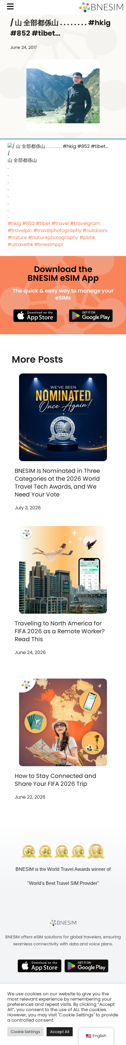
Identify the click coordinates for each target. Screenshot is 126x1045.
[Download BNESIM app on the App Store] (35, 315)
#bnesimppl (48, 244)
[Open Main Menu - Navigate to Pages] (10, 6)
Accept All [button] (59, 1031)
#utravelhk (20, 244)
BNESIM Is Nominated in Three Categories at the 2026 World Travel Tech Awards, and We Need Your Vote (57, 483)
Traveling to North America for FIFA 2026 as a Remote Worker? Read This (60, 631)
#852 (28, 223)
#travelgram (85, 223)
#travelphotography (57, 230)
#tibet (43, 223)
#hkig (14, 223)
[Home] (101, 7)
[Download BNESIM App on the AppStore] (40, 965)
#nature (17, 237)
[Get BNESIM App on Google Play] (86, 965)
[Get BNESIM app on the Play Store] (91, 315)
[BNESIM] (63, 922)
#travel (60, 223)
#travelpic (20, 230)
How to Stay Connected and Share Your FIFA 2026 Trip (55, 780)
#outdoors (95, 230)
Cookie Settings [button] (25, 1031)
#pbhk (87, 237)
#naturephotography (53, 237)
